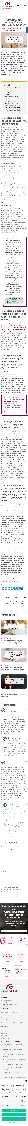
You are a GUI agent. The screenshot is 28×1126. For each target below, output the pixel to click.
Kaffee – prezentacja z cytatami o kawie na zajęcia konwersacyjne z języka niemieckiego (14, 603)
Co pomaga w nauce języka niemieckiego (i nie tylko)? (11, 642)
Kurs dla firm (4, 1020)
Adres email (6, 877)
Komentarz (5, 856)
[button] (25, 1081)
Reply (25, 709)
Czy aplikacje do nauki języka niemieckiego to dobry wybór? (12, 668)
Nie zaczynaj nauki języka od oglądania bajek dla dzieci (12, 102)
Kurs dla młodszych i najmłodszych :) (11, 1022)
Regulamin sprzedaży (7, 1033)
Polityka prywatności (13, 1122)
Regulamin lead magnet (8, 1036)
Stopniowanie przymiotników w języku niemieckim (15, 598)
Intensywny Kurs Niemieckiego (9, 1012)
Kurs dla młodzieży (6, 1017)
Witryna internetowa (8, 882)
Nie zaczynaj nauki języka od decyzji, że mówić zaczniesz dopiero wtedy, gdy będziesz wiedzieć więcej (14, 98)
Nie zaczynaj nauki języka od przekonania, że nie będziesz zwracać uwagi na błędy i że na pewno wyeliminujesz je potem (13, 108)
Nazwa (4, 871)
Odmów (14, 1114)
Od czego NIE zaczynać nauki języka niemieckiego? (13, 22)
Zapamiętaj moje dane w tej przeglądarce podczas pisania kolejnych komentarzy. (12, 889)
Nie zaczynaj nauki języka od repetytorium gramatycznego (12, 88)
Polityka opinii (5, 1038)
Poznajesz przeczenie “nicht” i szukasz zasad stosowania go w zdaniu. (13, 329)
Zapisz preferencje (14, 1119)
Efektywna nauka (17, 28)
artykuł (8, 532)
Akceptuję (14, 1110)
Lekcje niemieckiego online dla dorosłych (12, 1015)
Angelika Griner (6, 28)
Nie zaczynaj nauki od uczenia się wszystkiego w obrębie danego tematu (13, 92)
